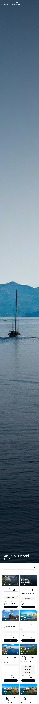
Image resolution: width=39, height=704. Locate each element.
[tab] (10, 649)
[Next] (17, 584)
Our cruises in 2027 (7, 4)
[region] (10, 580)
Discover (10, 606)
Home (2, 4)
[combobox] (33, 572)
